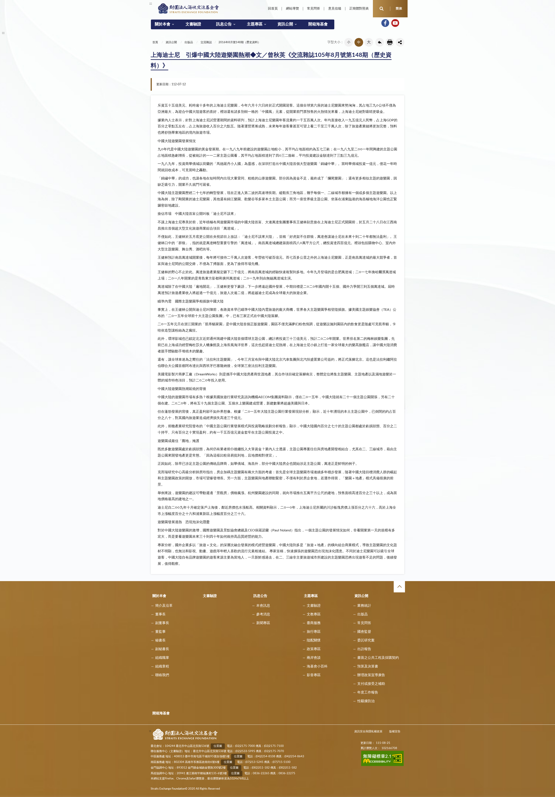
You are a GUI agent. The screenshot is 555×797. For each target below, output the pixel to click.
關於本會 (162, 24)
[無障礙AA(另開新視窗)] (383, 765)
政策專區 (314, 649)
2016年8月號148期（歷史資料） (240, 42)
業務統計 (364, 605)
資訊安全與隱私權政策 (368, 731)
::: (150, 3)
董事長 (160, 614)
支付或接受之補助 (371, 683)
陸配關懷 (314, 640)
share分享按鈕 (400, 42)
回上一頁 (379, 42)
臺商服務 (314, 623)
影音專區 (314, 675)
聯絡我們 (162, 675)
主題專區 (255, 24)
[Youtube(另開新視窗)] (395, 23)
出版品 (188, 42)
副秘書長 (162, 649)
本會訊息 (263, 605)
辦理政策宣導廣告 (371, 675)
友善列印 (389, 42)
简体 (399, 8)
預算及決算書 (367, 666)
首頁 (155, 42)
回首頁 (273, 8)
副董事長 (162, 623)
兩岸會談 (314, 657)
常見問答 (313, 8)
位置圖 (218, 746)
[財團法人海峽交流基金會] (188, 8)
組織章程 (162, 666)
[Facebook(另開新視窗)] (385, 23)
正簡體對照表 (359, 8)
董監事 (160, 631)
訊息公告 (224, 24)
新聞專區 (263, 623)
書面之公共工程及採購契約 (378, 657)
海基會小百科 (317, 666)
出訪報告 (364, 649)
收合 (399, 586)
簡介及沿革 (164, 605)
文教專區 (314, 614)
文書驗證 (193, 24)
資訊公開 (285, 24)
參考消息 (263, 614)
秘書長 (160, 640)
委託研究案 (366, 640)
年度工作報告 (367, 692)
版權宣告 (394, 731)
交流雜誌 (206, 42)
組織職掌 (162, 657)
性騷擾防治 (366, 701)
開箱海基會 (318, 24)
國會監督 (364, 631)
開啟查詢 (381, 8)
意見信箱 (334, 8)
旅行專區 (314, 631)
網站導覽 (292, 8)
